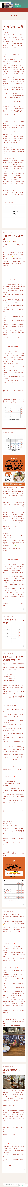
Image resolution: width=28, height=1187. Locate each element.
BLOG (14, 10)
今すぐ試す (18, 6)
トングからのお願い (13, 28)
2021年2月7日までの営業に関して (13, 658)
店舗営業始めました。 (13, 1071)
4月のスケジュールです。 (13, 621)
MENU (8, 10)
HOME (2, 10)
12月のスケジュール (13, 237)
